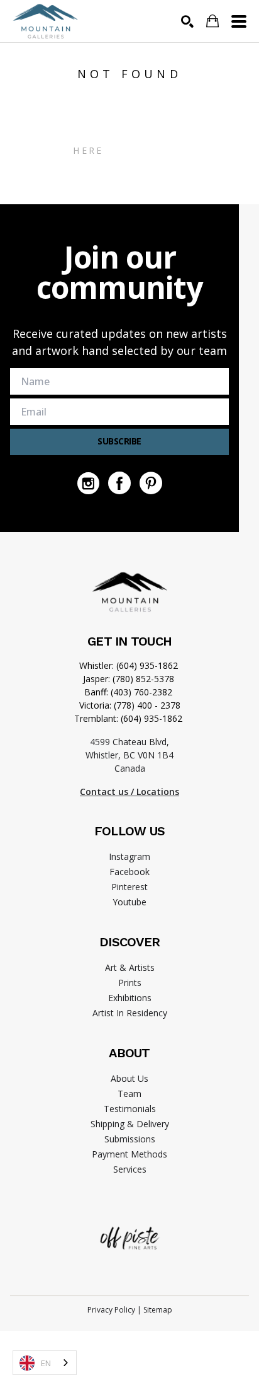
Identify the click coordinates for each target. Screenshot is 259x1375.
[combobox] (45, 1362)
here (88, 150)
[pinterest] (151, 483)
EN (46, 1363)
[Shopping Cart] (212, 21)
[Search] (187, 21)
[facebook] (119, 483)
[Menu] (238, 21)
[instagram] (88, 483)
